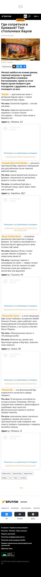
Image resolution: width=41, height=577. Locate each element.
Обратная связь (7, 548)
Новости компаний (8, 534)
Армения (15, 508)
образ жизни (28, 473)
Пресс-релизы (21, 531)
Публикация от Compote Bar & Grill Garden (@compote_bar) (21, 229)
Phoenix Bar (7, 390)
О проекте (5, 528)
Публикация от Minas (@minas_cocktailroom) (20, 310)
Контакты (4, 531)
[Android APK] (8, 555)
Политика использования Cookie (13, 540)
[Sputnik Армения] (7, 17)
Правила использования (19, 528)
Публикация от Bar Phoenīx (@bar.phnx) (20, 466)
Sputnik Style (17, 473)
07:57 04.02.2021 (7, 36)
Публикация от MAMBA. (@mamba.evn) (20, 157)
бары (16, 478)
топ (10, 478)
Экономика (26, 508)
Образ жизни (6, 473)
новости (5, 508)
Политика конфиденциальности (13, 537)
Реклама (12, 531)
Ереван (4, 478)
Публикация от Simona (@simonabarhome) (20, 384)
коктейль (23, 478)
